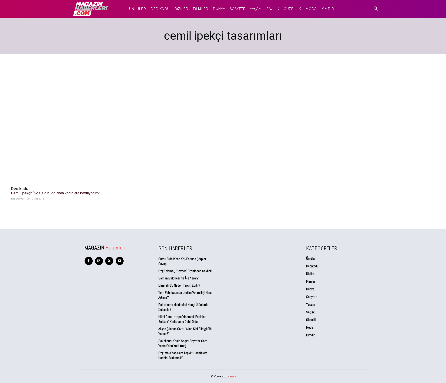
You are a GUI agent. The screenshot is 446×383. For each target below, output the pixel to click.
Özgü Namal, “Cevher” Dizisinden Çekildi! (185, 271)
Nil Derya (17, 198)
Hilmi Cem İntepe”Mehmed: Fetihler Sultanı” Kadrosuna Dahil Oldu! (182, 319)
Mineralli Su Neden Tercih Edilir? (179, 285)
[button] (376, 9)
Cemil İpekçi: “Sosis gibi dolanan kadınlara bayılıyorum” (55, 193)
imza (233, 376)
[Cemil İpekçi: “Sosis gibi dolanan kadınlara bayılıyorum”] (60, 159)
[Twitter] (109, 261)
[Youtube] (120, 261)
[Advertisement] (223, 88)
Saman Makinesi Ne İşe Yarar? (178, 278)
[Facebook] (89, 261)
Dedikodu (19, 189)
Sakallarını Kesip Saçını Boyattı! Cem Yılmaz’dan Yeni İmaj (182, 343)
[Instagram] (99, 261)
